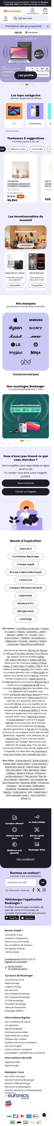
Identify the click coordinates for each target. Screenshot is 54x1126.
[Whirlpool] (15, 352)
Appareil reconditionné (32, 644)
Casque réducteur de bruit (25, 587)
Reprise (7, 792)
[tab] (17, 149)
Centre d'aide (12, 952)
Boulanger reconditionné (31, 788)
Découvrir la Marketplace (18, 1086)
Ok (42, 882)
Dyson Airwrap (16, 719)
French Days (32, 766)
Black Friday (24, 763)
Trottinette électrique (25, 556)
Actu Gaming (38, 795)
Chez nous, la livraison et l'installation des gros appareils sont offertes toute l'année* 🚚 (23, 26)
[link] (14, 271)
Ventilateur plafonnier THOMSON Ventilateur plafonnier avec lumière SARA (19, 187)
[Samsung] (35, 319)
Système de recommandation (21, 1042)
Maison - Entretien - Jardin (31, 631)
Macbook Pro (25, 603)
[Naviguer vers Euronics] (25, 1096)
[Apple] (15, 319)
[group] (25, 416)
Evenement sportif (15, 766)
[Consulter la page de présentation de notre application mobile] (12, 918)
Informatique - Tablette (17, 637)
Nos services (11, 990)
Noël (43, 766)
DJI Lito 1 (31, 729)
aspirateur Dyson (36, 716)
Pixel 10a (25, 669)
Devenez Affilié (28, 782)
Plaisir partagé (12, 983)
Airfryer (35, 675)
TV (14, 123)
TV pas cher (25, 744)
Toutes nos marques (26, 374)
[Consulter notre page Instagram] (44, 891)
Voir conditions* (25, 859)
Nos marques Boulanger (17, 993)
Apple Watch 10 (38, 678)
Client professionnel (15, 1007)
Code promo (19, 792)
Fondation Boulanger (15, 1003)
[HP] (35, 344)
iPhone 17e (33, 650)
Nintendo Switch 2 (30, 710)
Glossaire (23, 779)
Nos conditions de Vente (17, 1021)
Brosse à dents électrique (26, 572)
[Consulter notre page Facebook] (33, 891)
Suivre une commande (17, 941)
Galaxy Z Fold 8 (38, 663)
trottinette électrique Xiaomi (25, 694)
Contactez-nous (13, 934)
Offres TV (26, 798)
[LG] (15, 344)
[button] (32, 84)
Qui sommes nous (14, 979)
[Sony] (35, 328)
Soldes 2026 (9, 763)
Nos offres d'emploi (15, 1076)
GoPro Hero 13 (35, 697)
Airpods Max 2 (42, 681)
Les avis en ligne (13, 1046)
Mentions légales (13, 1028)
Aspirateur (25, 595)
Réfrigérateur (25, 611)
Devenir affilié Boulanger (17, 1083)
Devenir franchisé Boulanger (19, 1079)
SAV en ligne (24, 785)
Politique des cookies (16, 1039)
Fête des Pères (31, 770)
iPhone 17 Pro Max (16, 653)
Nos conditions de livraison (18, 945)
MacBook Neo (20, 688)
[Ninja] (35, 352)
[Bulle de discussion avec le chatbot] (44, 1115)
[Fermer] (47, 26)
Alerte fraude (12, 1065)
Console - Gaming (28, 641)
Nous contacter (26, 483)
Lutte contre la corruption (18, 1049)
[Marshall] (15, 336)
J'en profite (25, 75)
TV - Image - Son (34, 634)
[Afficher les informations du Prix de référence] (21, 193)
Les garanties (12, 1025)
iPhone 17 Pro (33, 653)
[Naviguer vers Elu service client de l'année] (25, 1104)
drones (41, 726)
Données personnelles (16, 1032)
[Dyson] (15, 328)
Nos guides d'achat (15, 948)
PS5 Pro (17, 703)
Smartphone (35, 123)
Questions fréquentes (16, 938)
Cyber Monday (39, 763)
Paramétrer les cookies (17, 1035)
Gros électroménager (28, 628)
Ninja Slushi (39, 672)
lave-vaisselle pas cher (34, 754)
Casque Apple (25, 564)
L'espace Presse (13, 986)
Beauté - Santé (15, 634)
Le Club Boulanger (14, 1000)
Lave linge (26, 619)
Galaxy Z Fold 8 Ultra (13, 666)
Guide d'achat (40, 760)
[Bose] (35, 336)
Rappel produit (12, 1062)
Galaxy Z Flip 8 (35, 666)
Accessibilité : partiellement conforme (25, 1052)
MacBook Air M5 (31, 685)
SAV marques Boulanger (17, 997)
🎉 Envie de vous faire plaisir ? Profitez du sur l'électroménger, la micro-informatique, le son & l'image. (25, 3)
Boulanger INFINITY (14, 1010)
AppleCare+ (40, 792)
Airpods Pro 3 (12, 681)
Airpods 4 (26, 548)
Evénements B (23, 760)
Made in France (25, 773)
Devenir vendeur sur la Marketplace (23, 1090)
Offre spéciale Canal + (17, 795)
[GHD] (26, 362)
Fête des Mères (14, 770)
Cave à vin (25, 580)
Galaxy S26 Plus (38, 659)
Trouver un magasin (25, 491)
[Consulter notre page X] (38, 891)
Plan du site (31, 776)
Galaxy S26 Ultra (18, 659)
